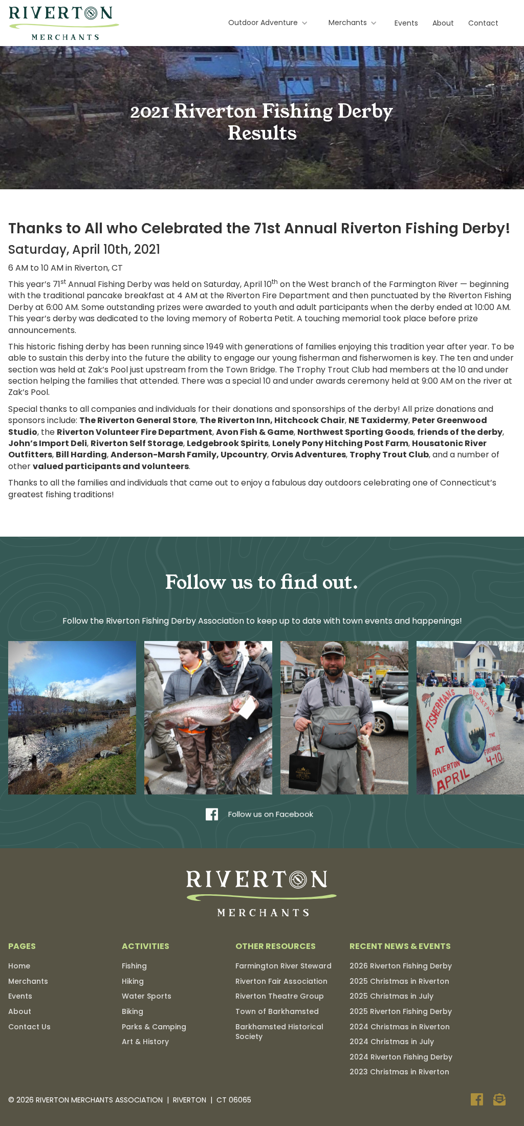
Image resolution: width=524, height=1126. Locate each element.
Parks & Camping (154, 1027)
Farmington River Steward (283, 966)
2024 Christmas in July (392, 1041)
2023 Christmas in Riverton (399, 1072)
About (443, 23)
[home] (64, 23)
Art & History (145, 1041)
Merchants (28, 981)
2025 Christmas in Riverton (399, 981)
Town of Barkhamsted (277, 1011)
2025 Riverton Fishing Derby (401, 1011)
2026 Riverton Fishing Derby (401, 966)
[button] (268, 23)
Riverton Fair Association (281, 981)
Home (19, 966)
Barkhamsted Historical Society (279, 1032)
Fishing (134, 966)
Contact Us (29, 1027)
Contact (483, 23)
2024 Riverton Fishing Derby (401, 1057)
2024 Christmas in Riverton (400, 1027)
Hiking (133, 981)
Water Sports (146, 996)
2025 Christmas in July (391, 996)
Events (406, 23)
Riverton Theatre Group (279, 996)
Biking (132, 1011)
